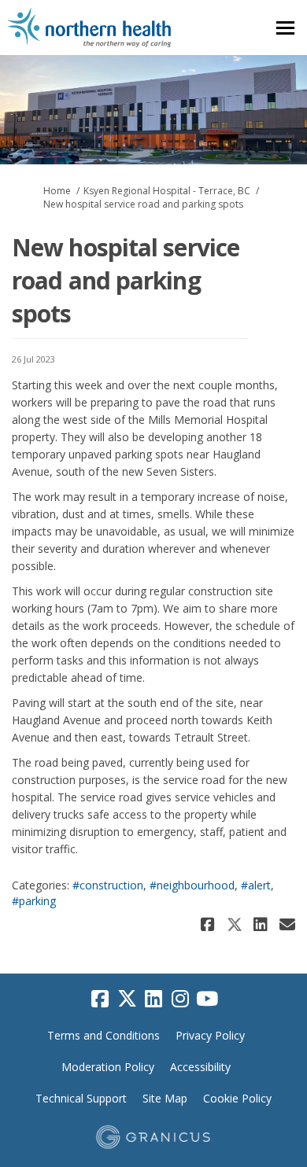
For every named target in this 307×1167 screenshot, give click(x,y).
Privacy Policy (210, 1035)
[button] (210, 924)
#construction (107, 885)
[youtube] (207, 999)
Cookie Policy (237, 1098)
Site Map (164, 1098)
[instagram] (180, 999)
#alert (256, 885)
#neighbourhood (192, 885)
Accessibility (200, 1066)
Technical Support (81, 1098)
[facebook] (100, 999)
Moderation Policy (107, 1066)
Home (57, 190)
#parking (34, 900)
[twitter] (126, 999)
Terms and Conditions (103, 1035)
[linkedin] (153, 999)
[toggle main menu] (285, 28)
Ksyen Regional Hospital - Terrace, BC (166, 190)
